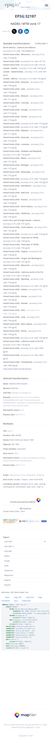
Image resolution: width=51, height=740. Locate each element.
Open (7, 597)
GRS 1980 (15, 444)
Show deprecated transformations (17, 369)
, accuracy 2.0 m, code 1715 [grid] (25, 123)
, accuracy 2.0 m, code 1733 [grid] (25, 234)
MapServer (8, 575)
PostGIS (7, 585)
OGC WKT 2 (9, 546)
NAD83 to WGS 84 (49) (18, 384)
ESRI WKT (8, 551)
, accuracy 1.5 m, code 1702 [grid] (24, 78)
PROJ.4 (7, 556)
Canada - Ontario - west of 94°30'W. (28, 479)
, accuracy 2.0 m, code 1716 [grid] (25, 127)
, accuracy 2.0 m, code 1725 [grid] (25, 182)
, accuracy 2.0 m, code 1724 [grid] (25, 179)
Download (26, 601)
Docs (16, 601)
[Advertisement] (25, 683)
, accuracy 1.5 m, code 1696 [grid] (24, 68)
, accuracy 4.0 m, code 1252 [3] (24, 65)
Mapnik (7, 580)
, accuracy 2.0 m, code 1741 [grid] (25, 286)
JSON (6, 565)
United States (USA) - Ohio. (14, 511)
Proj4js (7, 561)
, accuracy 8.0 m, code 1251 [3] (24, 61)
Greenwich (21, 449)
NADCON (14, 388)
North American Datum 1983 (22, 440)
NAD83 (18, 435)
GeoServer (8, 570)
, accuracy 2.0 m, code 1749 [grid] (25, 338)
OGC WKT (8, 541)
